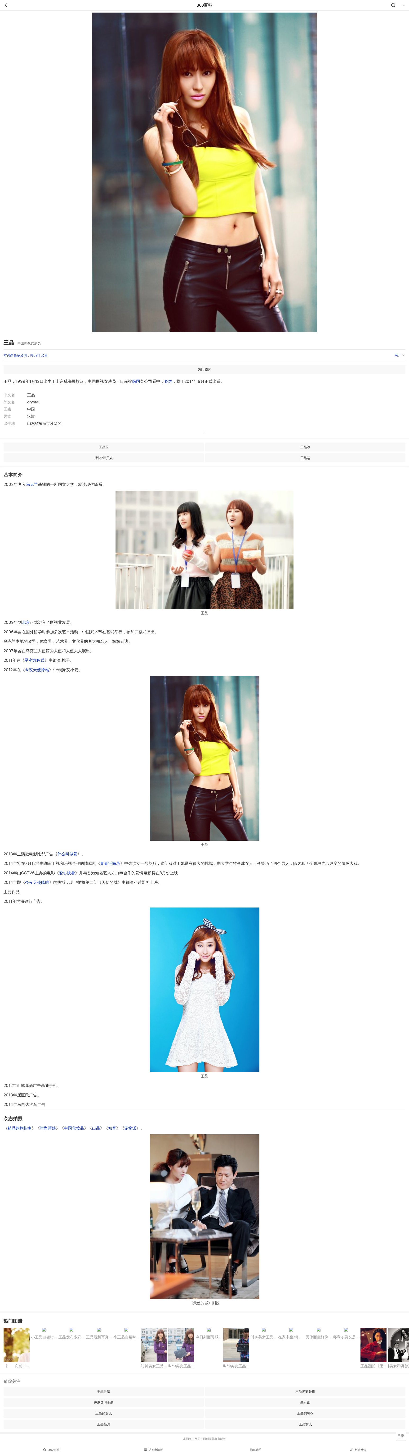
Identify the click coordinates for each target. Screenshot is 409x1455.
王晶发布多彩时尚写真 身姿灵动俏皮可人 (71, 1337)
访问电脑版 (156, 1449)
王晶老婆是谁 (305, 1391)
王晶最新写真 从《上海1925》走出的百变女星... (99, 1337)
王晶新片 (103, 1424)
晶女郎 (305, 1402)
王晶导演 (103, 1391)
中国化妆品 (74, 1128)
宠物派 (130, 1128)
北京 (26, 622)
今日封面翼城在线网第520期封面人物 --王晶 (209, 1337)
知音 (112, 1128)
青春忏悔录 (110, 863)
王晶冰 (305, 447)
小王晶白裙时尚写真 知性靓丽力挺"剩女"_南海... (44, 1337)
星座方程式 (34, 660)
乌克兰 (32, 484)
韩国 (136, 381)
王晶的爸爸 (305, 1413)
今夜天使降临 (37, 882)
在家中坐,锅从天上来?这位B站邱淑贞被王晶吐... (291, 1337)
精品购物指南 (20, 1128)
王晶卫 (104, 447)
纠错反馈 (360, 1449)
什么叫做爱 (67, 854)
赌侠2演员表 (103, 458)
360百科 (204, 5)
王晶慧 (305, 458)
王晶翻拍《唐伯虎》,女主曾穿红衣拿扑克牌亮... (373, 1366)
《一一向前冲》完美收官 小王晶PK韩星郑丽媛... (17, 1366)
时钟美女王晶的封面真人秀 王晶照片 (154, 1366)
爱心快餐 (67, 873)
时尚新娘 (48, 1128)
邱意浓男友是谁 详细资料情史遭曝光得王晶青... (346, 1337)
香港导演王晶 (104, 1402)
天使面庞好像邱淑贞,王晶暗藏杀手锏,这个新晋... (319, 1337)
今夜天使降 (37, 669)
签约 (168, 381)
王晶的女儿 (103, 1413)
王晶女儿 (305, 1424)
